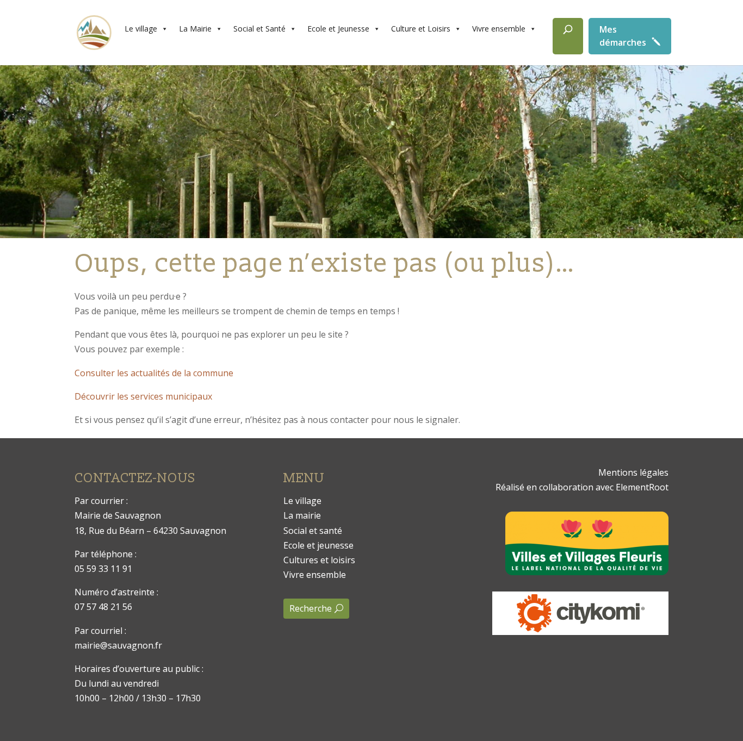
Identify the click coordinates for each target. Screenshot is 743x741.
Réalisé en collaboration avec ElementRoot (582, 487)
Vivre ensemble (498, 28)
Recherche (310, 608)
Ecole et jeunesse (318, 545)
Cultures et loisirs (319, 560)
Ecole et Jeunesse (338, 28)
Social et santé (312, 531)
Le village (141, 28)
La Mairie (195, 28)
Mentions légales (633, 472)
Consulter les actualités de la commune (154, 373)
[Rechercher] (568, 36)
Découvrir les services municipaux (143, 396)
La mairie (302, 515)
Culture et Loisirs (420, 28)
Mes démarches (622, 35)
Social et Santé (259, 28)
